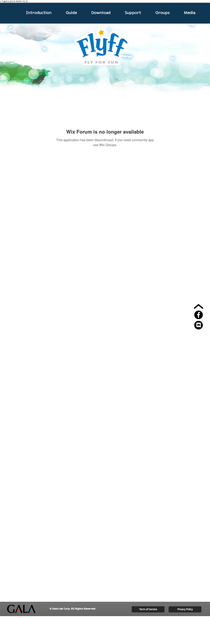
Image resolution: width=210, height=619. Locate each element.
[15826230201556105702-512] (198, 325)
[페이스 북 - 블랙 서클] (198, 315)
